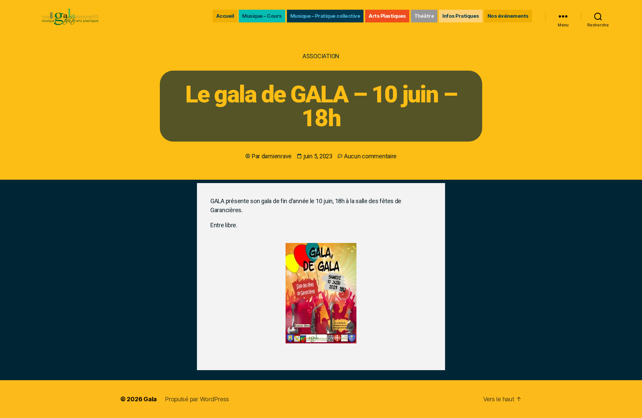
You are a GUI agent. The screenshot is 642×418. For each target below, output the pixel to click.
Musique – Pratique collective (325, 16)
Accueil (225, 16)
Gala (150, 399)
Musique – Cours (262, 16)
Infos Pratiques (460, 16)
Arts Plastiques (387, 16)
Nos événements (508, 16)
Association (321, 56)
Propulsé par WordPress (197, 399)
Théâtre (424, 16)
